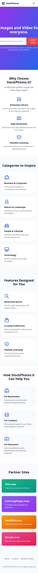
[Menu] (34, 3)
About (7, 559)
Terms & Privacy (27, 559)
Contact (15, 559)
